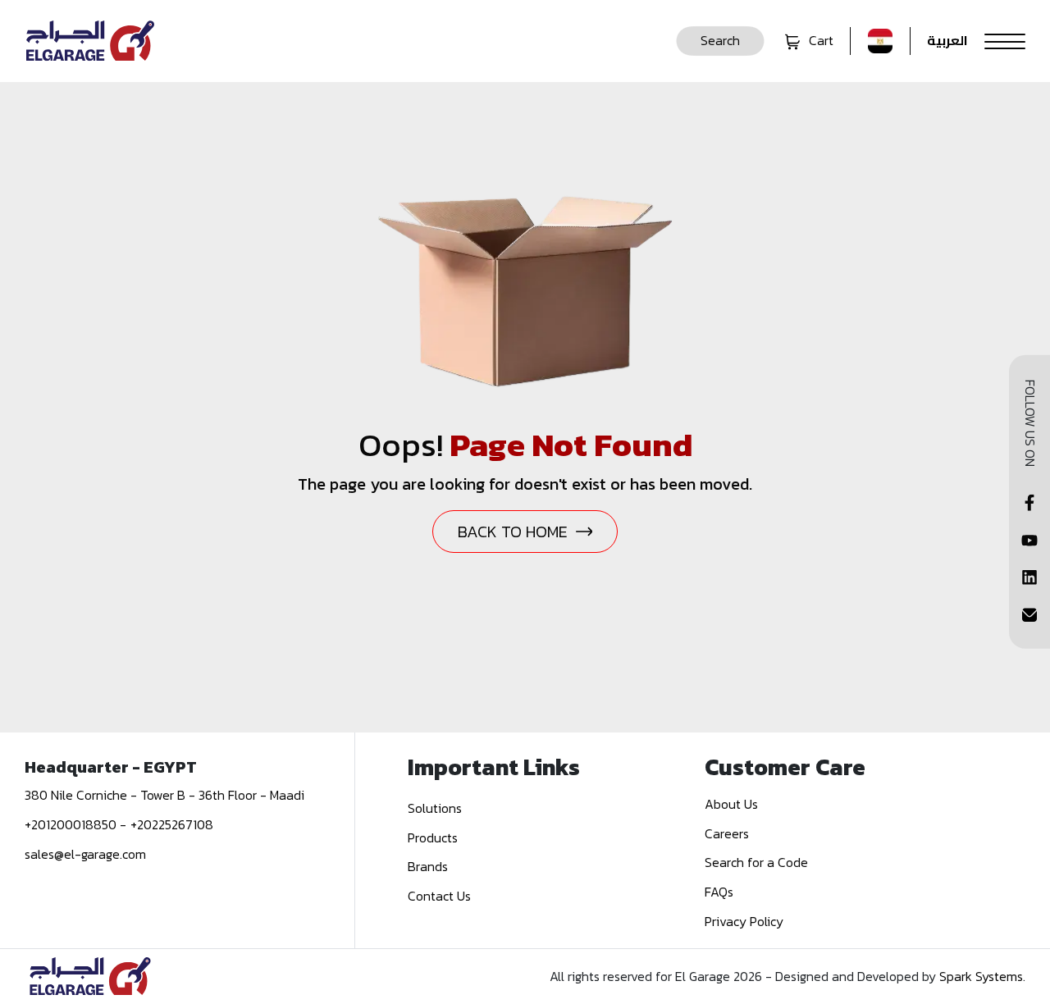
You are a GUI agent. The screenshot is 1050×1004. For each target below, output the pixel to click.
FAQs (719, 891)
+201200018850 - (75, 824)
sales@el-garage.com (85, 854)
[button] (720, 41)
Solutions (435, 808)
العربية (947, 41)
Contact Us (439, 896)
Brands (428, 866)
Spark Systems (981, 976)
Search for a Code (756, 862)
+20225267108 (171, 824)
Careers (727, 833)
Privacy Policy (744, 921)
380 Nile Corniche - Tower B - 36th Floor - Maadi (164, 795)
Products (433, 837)
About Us (731, 804)
